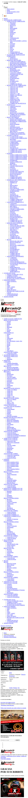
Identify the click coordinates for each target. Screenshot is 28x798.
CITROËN (12, 24)
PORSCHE (13, 32)
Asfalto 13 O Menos (12, 389)
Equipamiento (10, 574)
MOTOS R (13, 244)
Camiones (9, 584)
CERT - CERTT (11, 287)
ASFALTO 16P (14, 91)
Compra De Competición (13, 455)
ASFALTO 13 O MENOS (16, 86)
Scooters (9, 569)
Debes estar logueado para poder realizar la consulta (13, 708)
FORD (11, 31)
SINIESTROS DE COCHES (14, 277)
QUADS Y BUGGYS (15, 227)
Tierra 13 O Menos (11, 399)
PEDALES (13, 110)
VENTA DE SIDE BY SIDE (17, 225)
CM (11, 184)
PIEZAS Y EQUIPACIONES (11, 471)
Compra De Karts (11, 485)
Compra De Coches (12, 353)
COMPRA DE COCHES (16, 53)
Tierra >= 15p (10, 402)
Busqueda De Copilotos (13, 364)
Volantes (9, 412)
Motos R (9, 566)
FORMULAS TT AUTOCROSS (18, 205)
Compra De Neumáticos (13, 434)
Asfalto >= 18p (10, 396)
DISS (10, 672)
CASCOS (12, 125)
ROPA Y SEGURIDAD (13, 117)
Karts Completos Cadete (13, 463)
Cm (8, 494)
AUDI (11, 50)
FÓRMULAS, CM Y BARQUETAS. (16, 180)
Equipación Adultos (12, 480)
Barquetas (9, 491)
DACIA (12, 49)
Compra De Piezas (11, 432)
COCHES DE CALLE (9, 273)
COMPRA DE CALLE (16, 150)
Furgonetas (9, 587)
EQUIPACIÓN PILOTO (16, 217)
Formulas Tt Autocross (12, 519)
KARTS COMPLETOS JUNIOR (18, 157)
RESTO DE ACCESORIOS (17, 113)
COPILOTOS (7, 362)
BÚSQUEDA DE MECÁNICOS (18, 66)
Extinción (9, 414)
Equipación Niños (11, 481)
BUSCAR (18, 314)
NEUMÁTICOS (14, 148)
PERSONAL (7, 360)
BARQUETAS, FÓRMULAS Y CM (13, 488)
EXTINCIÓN (13, 111)
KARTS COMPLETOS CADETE (18, 156)
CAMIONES (13, 257)
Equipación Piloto (11, 534)
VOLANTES (13, 109)
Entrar (8, 10)
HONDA (12, 46)
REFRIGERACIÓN (15, 70)
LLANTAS (13, 82)
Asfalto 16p (10, 394)
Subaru (8, 334)
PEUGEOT (13, 22)
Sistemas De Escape (12, 378)
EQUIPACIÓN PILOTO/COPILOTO (13, 417)
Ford (8, 328)
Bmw (8, 325)
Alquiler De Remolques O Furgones (16, 590)
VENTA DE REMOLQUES (17, 262)
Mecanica (9, 473)
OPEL (11, 36)
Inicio (5, 633)
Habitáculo (9, 449)
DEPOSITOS (13, 77)
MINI (11, 47)
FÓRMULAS (13, 182)
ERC (8, 284)
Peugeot (9, 321)
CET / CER (10, 288)
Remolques (9, 470)
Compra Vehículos (11, 512)
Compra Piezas (10, 580)
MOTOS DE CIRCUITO (16, 241)
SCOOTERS (13, 246)
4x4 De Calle (10, 547)
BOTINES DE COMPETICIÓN (18, 121)
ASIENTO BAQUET (15, 106)
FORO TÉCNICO (11, 289)
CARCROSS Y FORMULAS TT (12, 516)
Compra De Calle (11, 456)
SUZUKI (12, 45)
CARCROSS (13, 203)
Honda (8, 345)
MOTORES (13, 68)
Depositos (9, 381)
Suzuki (8, 343)
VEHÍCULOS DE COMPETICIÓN (16, 21)
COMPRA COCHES (12, 276)
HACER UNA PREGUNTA (8, 702)
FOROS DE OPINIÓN (9, 280)
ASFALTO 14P (14, 88)
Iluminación (10, 385)
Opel (8, 337)
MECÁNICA (13, 187)
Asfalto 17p (10, 395)
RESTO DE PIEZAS (15, 174)
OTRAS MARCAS (15, 52)
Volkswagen (10, 338)
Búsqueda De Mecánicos (13, 369)
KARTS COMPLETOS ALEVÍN (18, 155)
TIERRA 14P (13, 96)
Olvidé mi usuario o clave (13, 11)
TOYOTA (12, 43)
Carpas (8, 591)
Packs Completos (11, 419)
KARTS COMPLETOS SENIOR (18, 159)
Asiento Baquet (10, 409)
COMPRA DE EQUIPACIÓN (17, 134)
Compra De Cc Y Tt (12, 537)
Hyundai (9, 339)
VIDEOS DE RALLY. (12, 294)
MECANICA (13, 164)
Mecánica (9, 499)
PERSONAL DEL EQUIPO (14, 60)
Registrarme (10, 13)
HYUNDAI (13, 39)
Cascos (8, 426)
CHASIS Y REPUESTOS (16, 166)
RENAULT (13, 25)
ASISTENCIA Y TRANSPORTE (15, 256)
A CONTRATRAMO (12, 295)
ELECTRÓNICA (14, 71)
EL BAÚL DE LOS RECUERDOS (16, 278)
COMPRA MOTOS (15, 253)
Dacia (8, 348)
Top (19, 687)
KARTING (10, 153)
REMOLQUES (14, 175)
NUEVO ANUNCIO (6, 625)
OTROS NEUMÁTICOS (10, 405)
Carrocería (9, 380)
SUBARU (12, 29)
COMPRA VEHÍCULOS (16, 199)
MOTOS (9, 239)
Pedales (9, 413)
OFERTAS (12, 57)
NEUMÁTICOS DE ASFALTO (12, 388)
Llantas (8, 387)
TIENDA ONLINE (8, 296)
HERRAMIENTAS (15, 267)
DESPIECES (13, 248)
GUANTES (13, 123)
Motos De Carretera (12, 567)
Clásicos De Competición (13, 442)
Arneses (9, 410)
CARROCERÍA (14, 75)
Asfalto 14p (10, 391)
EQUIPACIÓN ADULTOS (17, 171)
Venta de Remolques (9, 635)
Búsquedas (9, 359)
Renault (9, 324)
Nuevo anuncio (10, 9)
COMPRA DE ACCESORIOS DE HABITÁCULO (17, 115)
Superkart (9, 467)
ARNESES (13, 107)
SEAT (11, 35)
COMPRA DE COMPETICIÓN (18, 149)
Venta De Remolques (12, 588)
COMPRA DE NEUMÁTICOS (18, 103)
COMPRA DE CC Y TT (16, 220)
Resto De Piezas (11, 483)
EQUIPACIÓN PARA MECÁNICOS (15, 130)
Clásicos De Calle (11, 441)
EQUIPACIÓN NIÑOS (16, 173)
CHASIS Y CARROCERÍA (17, 189)
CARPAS (12, 266)
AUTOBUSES (14, 259)
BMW (11, 27)
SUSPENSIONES (14, 78)
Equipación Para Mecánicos (14, 430)
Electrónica (9, 375)
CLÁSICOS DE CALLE (16, 136)
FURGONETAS (14, 260)
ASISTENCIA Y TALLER (10, 581)
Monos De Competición (13, 420)
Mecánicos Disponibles (12, 367)
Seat (8, 335)
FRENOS (12, 79)
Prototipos (9, 495)
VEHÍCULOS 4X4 (8, 541)
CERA (8, 285)
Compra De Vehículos (12, 595)
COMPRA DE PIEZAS (16, 84)
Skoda (8, 331)
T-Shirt (11, 687)
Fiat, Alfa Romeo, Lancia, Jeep (14, 341)
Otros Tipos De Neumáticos (14, 406)
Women (15, 687)
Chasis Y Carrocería (12, 502)
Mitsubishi (9, 327)
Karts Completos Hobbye (13, 469)
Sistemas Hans (10, 427)
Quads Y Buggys (11, 545)
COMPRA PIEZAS (15, 255)
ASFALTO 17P (14, 92)
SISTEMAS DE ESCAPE (16, 74)
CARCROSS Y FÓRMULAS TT (15, 202)
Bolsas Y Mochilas (11, 428)
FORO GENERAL (12, 281)
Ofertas (8, 357)
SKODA (12, 34)
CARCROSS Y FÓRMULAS (11, 515)
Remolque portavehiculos (10, 637)
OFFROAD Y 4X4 (15, 99)
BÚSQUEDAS (14, 59)
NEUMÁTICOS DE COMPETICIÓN (16, 85)
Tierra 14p (9, 401)
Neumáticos (10, 452)
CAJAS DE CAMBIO (15, 72)
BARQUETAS (14, 181)
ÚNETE (17, 740)
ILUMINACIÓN (14, 81)
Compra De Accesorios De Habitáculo (16, 435)
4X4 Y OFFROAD (8, 540)
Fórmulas (9, 492)
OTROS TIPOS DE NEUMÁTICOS (15, 101)
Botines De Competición (13, 421)
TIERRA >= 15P (14, 98)
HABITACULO (8, 407)
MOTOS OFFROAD (15, 242)
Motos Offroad (10, 565)
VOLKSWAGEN (14, 38)
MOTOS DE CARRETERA (17, 245)
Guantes (9, 423)
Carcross (9, 517)
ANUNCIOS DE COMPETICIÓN (12, 20)
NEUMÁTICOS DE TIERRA (11, 398)
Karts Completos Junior (12, 464)
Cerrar (5, 7)
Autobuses (9, 585)
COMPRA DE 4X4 (15, 237)
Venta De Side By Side (12, 544)
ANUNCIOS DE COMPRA (11, 352)
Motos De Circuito (11, 563)
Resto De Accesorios (12, 416)
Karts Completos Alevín (13, 462)
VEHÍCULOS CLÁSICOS (10, 438)
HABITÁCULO (11, 104)
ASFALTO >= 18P (15, 93)
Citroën (8, 323)
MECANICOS (7, 366)
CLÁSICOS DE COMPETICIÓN (18, 138)
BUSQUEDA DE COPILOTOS (18, 63)
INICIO (6, 18)
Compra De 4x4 (11, 558)
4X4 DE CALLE (14, 228)
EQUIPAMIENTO (14, 249)
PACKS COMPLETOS (16, 118)
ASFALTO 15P (14, 89)
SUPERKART (13, 160)
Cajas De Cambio (11, 377)
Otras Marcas (10, 350)
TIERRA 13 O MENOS (16, 95)
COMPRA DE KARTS (16, 177)
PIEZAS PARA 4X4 (9, 548)
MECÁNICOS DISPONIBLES (18, 64)
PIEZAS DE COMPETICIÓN (14, 67)
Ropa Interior (10, 424)
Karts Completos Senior (13, 466)
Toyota (8, 342)
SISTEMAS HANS (15, 127)
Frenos (8, 384)
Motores (9, 373)
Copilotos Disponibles (12, 363)
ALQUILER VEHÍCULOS (11, 355)
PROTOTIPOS (14, 185)
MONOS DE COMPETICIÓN (18, 120)
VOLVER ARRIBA (6, 759)
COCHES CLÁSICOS (12, 135)
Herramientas (10, 592)
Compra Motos (10, 579)
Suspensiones (10, 382)
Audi (8, 349)
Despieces (9, 573)
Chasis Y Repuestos (12, 474)
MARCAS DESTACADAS (11, 320)
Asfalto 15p (10, 392)
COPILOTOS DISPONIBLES (17, 61)
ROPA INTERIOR (14, 124)
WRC (8, 282)
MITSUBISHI (13, 28)
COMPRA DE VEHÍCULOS (17, 269)
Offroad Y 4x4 (10, 403)
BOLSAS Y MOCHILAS (16, 128)
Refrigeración (10, 374)
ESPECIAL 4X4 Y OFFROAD (15, 223)
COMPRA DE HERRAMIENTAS (15, 271)
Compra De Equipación (13, 437)
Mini (8, 346)
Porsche (9, 330)
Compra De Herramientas (13, 597)
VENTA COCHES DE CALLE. (15, 274)
